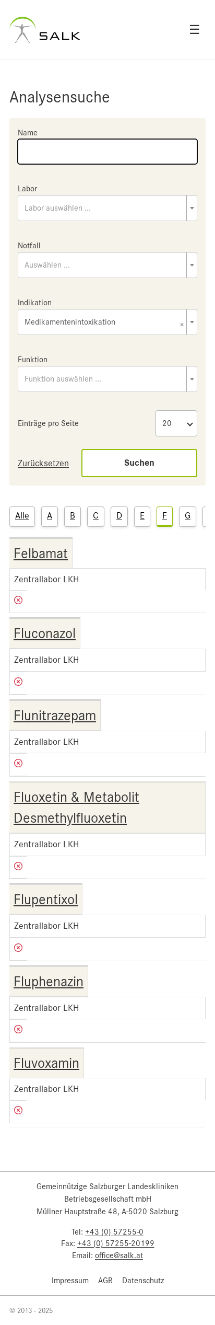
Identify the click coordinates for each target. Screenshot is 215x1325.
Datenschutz (143, 1280)
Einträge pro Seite (48, 423)
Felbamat (41, 553)
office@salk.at (119, 1255)
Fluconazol (45, 633)
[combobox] (107, 208)
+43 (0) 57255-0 (114, 1232)
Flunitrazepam (55, 715)
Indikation (35, 302)
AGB (105, 1280)
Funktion (32, 359)
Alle (22, 515)
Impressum (70, 1280)
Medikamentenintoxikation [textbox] (104, 322)
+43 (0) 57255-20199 (115, 1243)
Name (28, 132)
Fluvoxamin (46, 1063)
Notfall (29, 245)
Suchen (139, 462)
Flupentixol (46, 899)
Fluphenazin (48, 981)
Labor (27, 188)
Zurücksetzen (43, 463)
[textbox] (107, 208)
